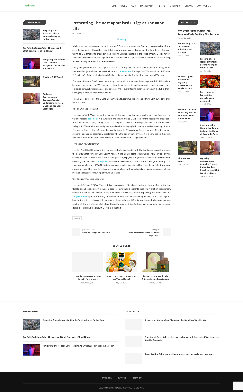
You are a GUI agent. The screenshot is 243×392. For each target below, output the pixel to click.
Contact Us (204, 5)
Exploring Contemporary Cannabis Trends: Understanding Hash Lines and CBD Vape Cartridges (209, 165)
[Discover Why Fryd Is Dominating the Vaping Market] (121, 262)
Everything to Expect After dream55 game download (207, 96)
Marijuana (146, 5)
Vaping (77, 218)
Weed (124, 5)
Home (113, 5)
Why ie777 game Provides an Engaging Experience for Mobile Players (185, 82)
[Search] (218, 5)
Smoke (189, 5)
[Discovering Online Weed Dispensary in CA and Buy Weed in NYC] (133, 324)
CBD (133, 5)
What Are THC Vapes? (184, 160)
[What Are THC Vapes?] (187, 148)
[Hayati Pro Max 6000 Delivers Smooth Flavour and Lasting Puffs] (87, 262)
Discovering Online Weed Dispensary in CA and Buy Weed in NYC (175, 320)
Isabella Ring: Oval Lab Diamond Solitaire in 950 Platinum (186, 48)
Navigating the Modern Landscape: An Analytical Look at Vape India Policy (209, 129)
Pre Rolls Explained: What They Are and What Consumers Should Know (187, 114)
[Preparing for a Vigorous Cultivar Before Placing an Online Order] (210, 48)
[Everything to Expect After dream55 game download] (210, 81)
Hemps (161, 5)
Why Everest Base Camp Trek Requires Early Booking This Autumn (198, 32)
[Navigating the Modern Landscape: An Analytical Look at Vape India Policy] (210, 114)
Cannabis (175, 5)
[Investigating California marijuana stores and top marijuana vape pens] (133, 358)
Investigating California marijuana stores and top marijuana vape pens (179, 354)
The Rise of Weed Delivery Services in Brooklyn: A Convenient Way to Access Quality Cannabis (182, 338)
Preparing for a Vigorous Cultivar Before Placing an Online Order (208, 63)
